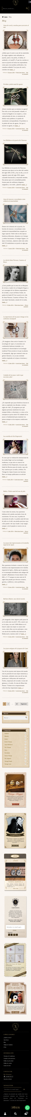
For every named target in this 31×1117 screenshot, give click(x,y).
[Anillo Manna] (19, 949)
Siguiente (24, 704)
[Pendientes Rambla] (19, 958)
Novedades (15, 753)
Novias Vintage (15, 755)
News (15, 750)
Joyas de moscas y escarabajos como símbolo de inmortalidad (14, 200)
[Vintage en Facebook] (11, 934)
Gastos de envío (7, 1065)
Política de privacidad (8, 1061)
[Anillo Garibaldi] (10, 949)
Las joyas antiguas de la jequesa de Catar (15, 648)
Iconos (16, 739)
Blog (5, 1042)
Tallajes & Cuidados (8, 1044)
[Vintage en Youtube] (17, 934)
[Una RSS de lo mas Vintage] (9, 934)
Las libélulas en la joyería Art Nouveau (15, 140)
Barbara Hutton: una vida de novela (14, 599)
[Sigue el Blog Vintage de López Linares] (19, 1108)
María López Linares (20, 72)
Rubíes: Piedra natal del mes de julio (14, 491)
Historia (16, 736)
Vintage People (16, 761)
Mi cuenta (5, 1114)
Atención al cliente (8, 1079)
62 (17, 704)
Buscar (15, 1114)
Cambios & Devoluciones (9, 1058)
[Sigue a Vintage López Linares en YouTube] (17, 1108)
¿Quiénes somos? (7, 1037)
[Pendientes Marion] (10, 958)
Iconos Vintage (15, 741)
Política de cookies (8, 1063)
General (15, 733)
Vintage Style (16, 764)
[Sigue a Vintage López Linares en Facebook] (12, 1108)
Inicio (5, 17)
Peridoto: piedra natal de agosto (13, 84)
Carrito (24, 1112)
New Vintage (15, 747)
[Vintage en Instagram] (14, 934)
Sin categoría (15, 758)
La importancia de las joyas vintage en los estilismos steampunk (15, 318)
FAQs (5, 1047)
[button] (27, 1107)
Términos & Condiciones (9, 1056)
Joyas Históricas (15, 744)
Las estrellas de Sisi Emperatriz (12, 436)
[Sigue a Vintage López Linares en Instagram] (14, 1108)
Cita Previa (6, 1040)
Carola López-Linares (20, 128)
